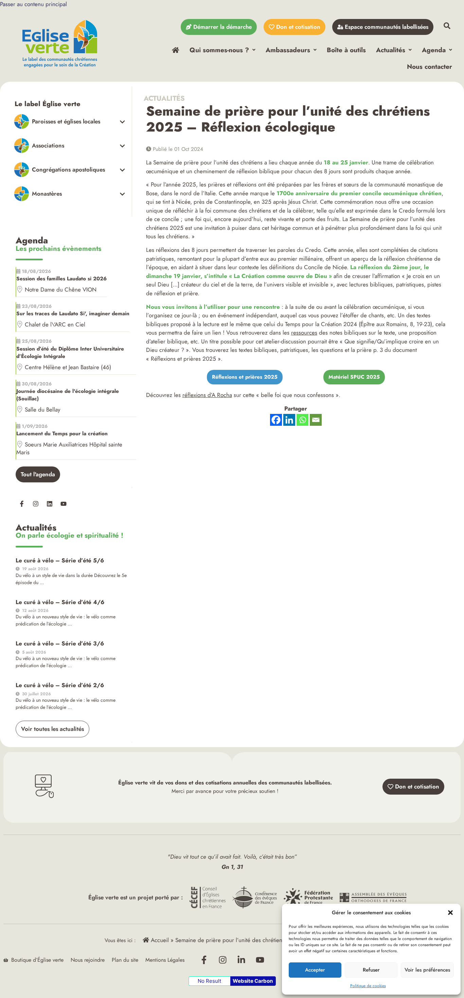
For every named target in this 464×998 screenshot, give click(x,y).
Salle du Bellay (42, 409)
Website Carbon (253, 981)
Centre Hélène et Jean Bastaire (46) (68, 367)
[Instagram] (36, 504)
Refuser (371, 970)
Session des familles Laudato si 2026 (61, 278)
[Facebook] (276, 420)
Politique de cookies (368, 986)
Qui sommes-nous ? (219, 50)
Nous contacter (429, 66)
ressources (304, 332)
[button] (450, 912)
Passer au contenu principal (33, 4)
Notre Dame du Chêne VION (60, 289)
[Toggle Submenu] (69, 121)
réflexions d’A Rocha (207, 395)
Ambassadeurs (288, 50)
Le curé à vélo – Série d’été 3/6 (60, 643)
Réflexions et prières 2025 (245, 377)
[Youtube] (63, 504)
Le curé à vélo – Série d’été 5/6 (60, 560)
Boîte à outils (346, 50)
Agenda (434, 50)
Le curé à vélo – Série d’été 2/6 (60, 685)
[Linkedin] (49, 504)
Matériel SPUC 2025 (354, 377)
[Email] (316, 420)
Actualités (390, 50)
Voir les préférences (427, 970)
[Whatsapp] (302, 420)
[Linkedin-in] (241, 960)
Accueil (159, 940)
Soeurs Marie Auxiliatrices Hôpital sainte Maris (69, 448)
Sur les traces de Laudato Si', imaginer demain (72, 313)
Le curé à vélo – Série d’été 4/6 (60, 602)
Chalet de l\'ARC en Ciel (55, 324)
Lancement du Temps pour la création (62, 433)
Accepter (315, 970)
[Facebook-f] (22, 504)
